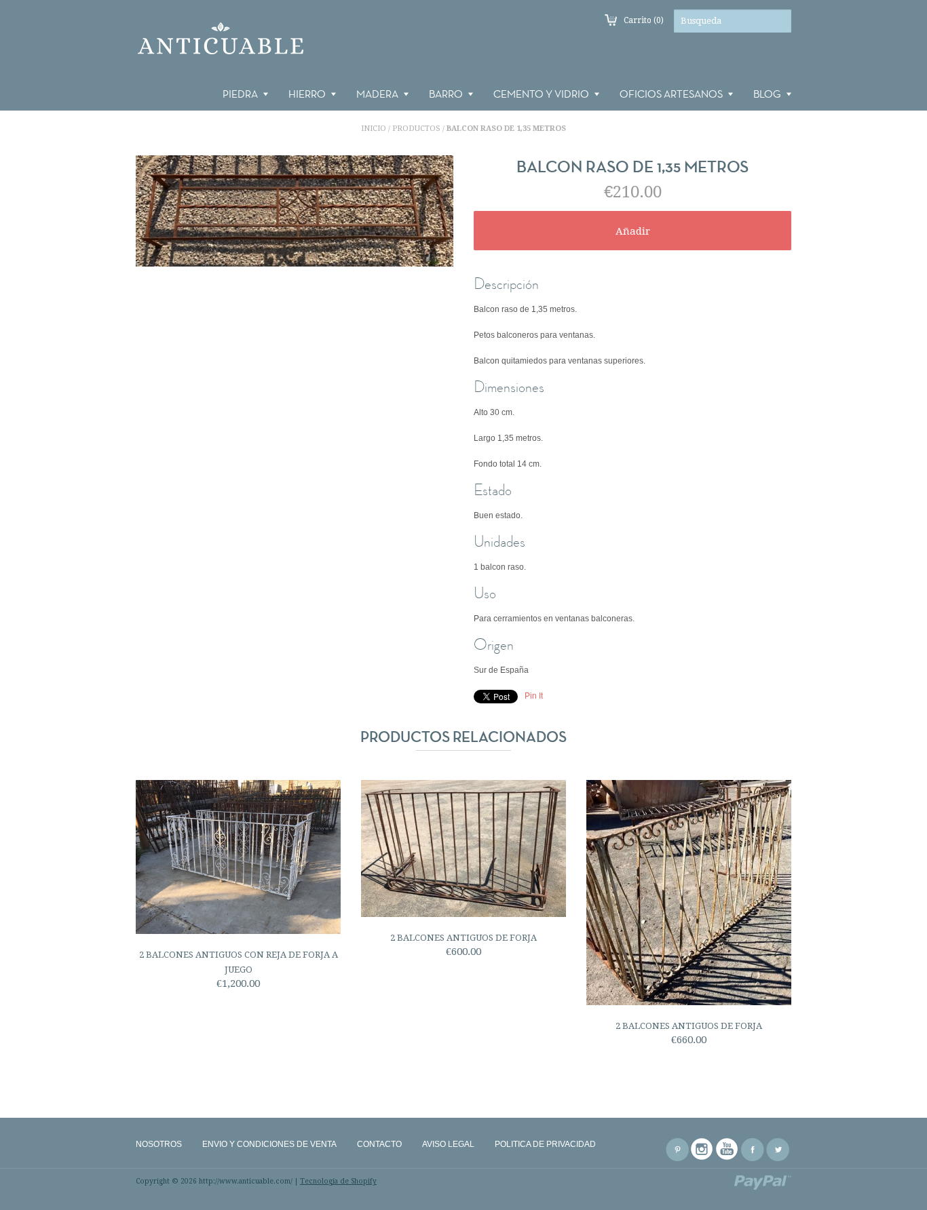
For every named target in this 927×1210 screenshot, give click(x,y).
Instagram (702, 1149)
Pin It (534, 696)
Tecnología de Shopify (338, 1181)
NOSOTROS (159, 1144)
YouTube (727, 1149)
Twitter (777, 1149)
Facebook (752, 1149)
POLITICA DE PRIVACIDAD (545, 1144)
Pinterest (677, 1149)
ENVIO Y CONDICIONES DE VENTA (269, 1144)
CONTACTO (379, 1144)
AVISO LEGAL (448, 1144)
